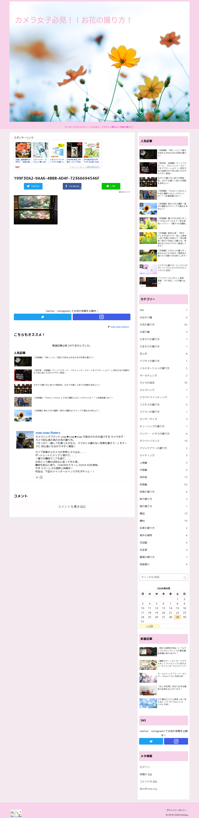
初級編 (163, 484)
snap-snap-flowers (48, 432)
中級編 (163, 469)
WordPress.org (148, 788)
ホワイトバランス (163, 440)
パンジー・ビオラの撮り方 (163, 433)
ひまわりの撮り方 (163, 339)
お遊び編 (163, 332)
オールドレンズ (163, 375)
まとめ (163, 353)
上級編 (163, 462)
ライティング (163, 455)
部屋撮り (163, 564)
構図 (163, 513)
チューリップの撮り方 (163, 426)
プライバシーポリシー (176, 810)
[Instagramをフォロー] (101, 317)
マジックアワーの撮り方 (163, 448)
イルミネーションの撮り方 (163, 368)
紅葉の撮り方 (163, 528)
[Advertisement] (72, 268)
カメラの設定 (163, 382)
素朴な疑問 (163, 535)
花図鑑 (163, 542)
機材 (163, 520)
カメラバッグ (163, 390)
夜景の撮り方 (163, 491)
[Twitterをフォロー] (43, 317)
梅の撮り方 (163, 506)
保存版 (163, 477)
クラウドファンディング (163, 397)
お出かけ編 (163, 317)
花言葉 (163, 550)
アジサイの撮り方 (163, 361)
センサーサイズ (163, 419)
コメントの (148, 781)
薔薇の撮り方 (163, 557)
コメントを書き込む (72, 506)
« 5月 (149, 626)
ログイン (145, 767)
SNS (163, 310)
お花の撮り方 (163, 324)
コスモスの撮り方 (163, 404)
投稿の (146, 774)
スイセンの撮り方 (163, 411)
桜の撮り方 (163, 499)
